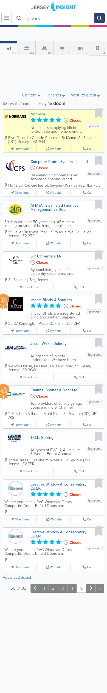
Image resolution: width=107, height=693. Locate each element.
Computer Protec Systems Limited (59, 161)
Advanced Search (17, 577)
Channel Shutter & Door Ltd (53, 390)
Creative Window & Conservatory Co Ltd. (58, 486)
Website (56, 149)
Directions (22, 149)
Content (30, 95)
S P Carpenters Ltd (46, 256)
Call (89, 149)
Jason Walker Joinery (48, 343)
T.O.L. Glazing (42, 437)
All (11, 50)
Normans (38, 114)
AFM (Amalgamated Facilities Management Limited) (54, 207)
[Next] (91, 588)
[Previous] (35, 588)
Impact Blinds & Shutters (51, 300)
